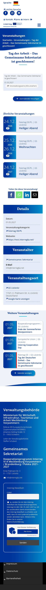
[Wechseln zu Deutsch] (16, 3)
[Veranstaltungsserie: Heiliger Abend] (7, 128)
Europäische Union (26, 339)
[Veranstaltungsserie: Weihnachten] (7, 155)
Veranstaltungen (22, 40)
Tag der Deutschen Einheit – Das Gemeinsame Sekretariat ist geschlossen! (30, 361)
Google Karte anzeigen (19, 299)
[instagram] (12, 13)
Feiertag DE (23, 354)
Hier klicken (27, 531)
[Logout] (31, 18)
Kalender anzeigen (24, 373)
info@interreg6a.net (14, 477)
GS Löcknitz (13, 288)
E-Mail (9, 492)
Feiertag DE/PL (25, 122)
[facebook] (5, 13)
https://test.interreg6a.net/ (21, 239)
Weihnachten (27, 147)
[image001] (13, 23)
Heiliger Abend (28, 128)
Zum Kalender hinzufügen (29, 99)
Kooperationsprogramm (29, 323)
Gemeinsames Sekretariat (20, 259)
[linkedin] (19, 13)
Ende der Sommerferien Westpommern (29, 330)
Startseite (7, 40)
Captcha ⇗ (32, 535)
